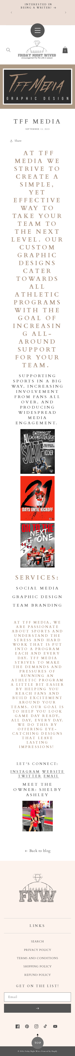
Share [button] (18, 141)
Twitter (30, 776)
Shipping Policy (37, 966)
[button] (8, 49)
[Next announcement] (65, 12)
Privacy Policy (37, 950)
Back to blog (40, 850)
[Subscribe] (37, 1008)
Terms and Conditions (37, 958)
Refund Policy (37, 975)
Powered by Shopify (49, 1051)
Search (37, 941)
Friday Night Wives (33, 1051)
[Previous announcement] (11, 12)
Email (51, 776)
